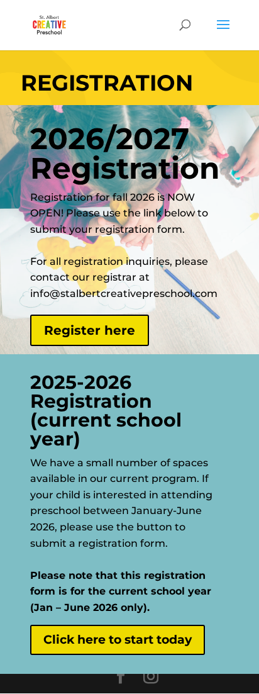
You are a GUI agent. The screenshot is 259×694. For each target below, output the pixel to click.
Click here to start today (117, 639)
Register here (89, 330)
